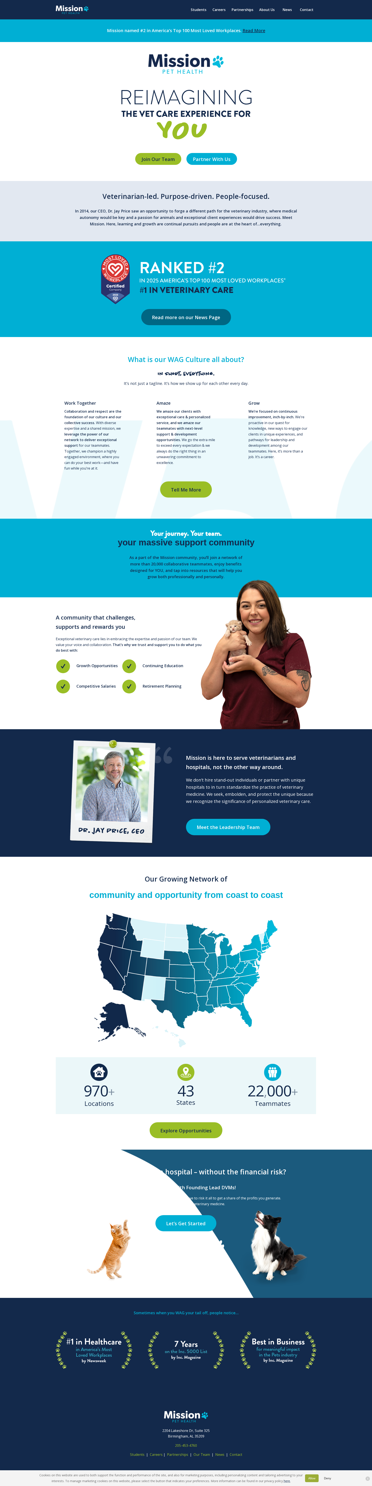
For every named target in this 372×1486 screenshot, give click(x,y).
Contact (236, 1454)
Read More (254, 30)
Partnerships (177, 1454)
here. (287, 1481)
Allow (311, 1478)
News (219, 1454)
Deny (327, 1478)
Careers (156, 1454)
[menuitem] (198, 9)
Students (137, 1454)
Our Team (202, 1454)
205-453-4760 (186, 1445)
